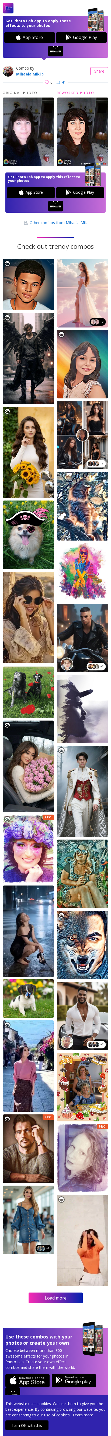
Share (99, 71)
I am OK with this (27, 1425)
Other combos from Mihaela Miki (58, 222)
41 (64, 82)
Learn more (83, 1414)
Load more (56, 1298)
